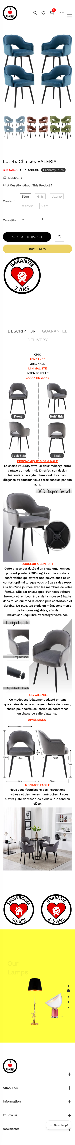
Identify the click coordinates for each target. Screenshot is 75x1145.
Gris (40, 196)
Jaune (57, 196)
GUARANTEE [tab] (55, 331)
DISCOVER (18, 976)
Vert (44, 206)
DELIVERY (14, 178)
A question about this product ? (29, 185)
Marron (27, 206)
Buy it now (37, 249)
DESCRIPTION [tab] (22, 331)
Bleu (25, 196)
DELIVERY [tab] (37, 340)
